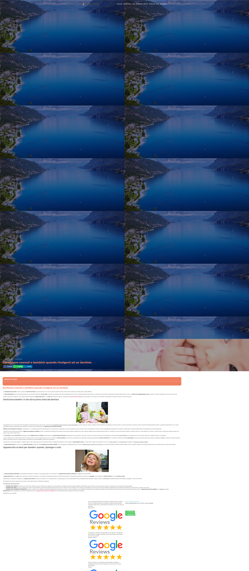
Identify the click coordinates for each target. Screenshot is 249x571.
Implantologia (127, 4)
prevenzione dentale (76, 396)
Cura (133, 4)
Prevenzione (139, 4)
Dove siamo (163, 4)
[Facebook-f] (163, 1)
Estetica (145, 4)
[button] (8, 366)
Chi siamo (119, 4)
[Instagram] (165, 1)
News (157, 4)
